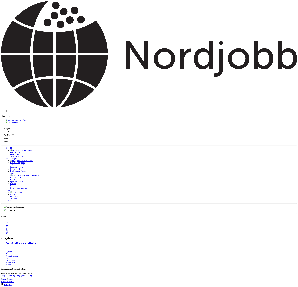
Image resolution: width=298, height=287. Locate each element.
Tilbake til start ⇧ (7, 282)
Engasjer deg (10, 260)
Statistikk (13, 198)
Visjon (12, 186)
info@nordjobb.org (8, 276)
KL (7, 233)
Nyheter (13, 194)
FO (7, 231)
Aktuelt (6, 138)
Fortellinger (14, 154)
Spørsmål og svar (16, 156)
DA (7, 221)
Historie (13, 184)
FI (6, 227)
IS (6, 229)
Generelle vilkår (16, 169)
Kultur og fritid (15, 177)
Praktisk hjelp (15, 152)
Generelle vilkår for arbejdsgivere (21, 243)
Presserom (14, 196)
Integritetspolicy (11, 262)
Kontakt (7, 142)
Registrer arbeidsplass (18, 171)
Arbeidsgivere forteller (18, 165)
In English (8, 285)
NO (7, 225)
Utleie (12, 179)
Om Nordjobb (9, 135)
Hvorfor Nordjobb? (17, 163)
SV (7, 223)
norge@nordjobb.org (24, 276)
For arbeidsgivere (10, 132)
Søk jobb (7, 129)
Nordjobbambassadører (18, 188)
